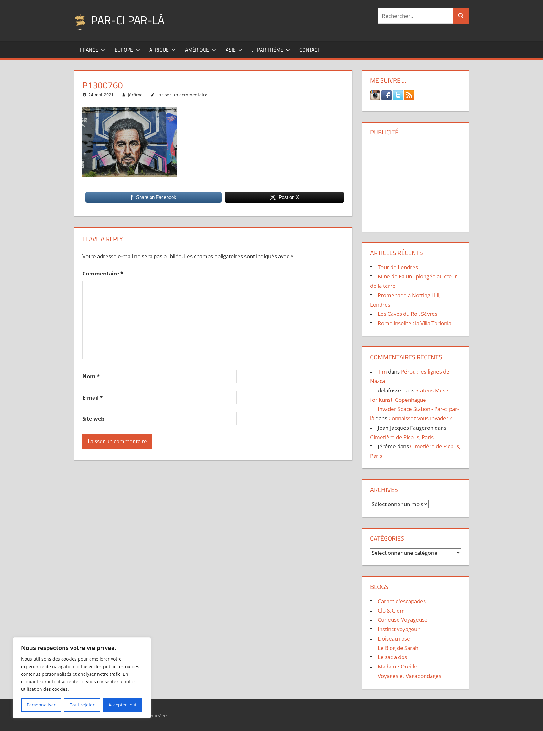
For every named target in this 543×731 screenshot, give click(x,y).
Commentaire (102, 273)
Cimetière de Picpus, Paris (402, 437)
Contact (309, 49)
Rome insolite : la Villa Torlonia (414, 323)
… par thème (267, 49)
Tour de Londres (398, 267)
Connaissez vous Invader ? (420, 418)
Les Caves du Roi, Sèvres (407, 313)
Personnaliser (41, 705)
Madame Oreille (397, 666)
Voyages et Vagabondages (409, 675)
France (89, 49)
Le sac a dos (392, 657)
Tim (382, 371)
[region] (82, 677)
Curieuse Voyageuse (403, 619)
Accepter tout (122, 705)
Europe (124, 49)
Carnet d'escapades (402, 601)
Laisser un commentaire (181, 95)
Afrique (159, 49)
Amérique (197, 49)
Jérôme (135, 95)
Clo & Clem (391, 610)
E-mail (92, 397)
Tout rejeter (82, 705)
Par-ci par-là (127, 20)
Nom (91, 376)
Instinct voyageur (399, 629)
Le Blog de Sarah (398, 648)
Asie (231, 49)
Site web (93, 418)
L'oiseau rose (394, 638)
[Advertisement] (415, 181)
